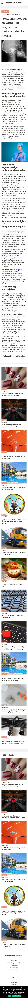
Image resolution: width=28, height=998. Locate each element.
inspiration (5, 11)
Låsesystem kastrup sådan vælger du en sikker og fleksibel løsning (13, 648)
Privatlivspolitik (16, 995)
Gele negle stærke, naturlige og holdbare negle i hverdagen (12, 394)
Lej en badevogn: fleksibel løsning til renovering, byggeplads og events (13, 711)
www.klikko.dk (15, 970)
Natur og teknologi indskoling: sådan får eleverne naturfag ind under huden (13, 521)
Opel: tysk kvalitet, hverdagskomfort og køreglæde (13, 457)
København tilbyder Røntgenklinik (12, 270)
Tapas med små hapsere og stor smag (12, 585)
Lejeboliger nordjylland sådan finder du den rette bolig (13, 489)
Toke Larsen (17, 14)
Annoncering (14, 982)
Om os (14, 984)
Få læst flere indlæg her (14, 356)
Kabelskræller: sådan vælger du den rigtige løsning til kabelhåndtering (13, 742)
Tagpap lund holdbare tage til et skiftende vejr (12, 617)
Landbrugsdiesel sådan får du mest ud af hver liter (13, 554)
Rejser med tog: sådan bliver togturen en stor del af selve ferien (13, 426)
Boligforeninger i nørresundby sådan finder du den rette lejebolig (13, 679)
